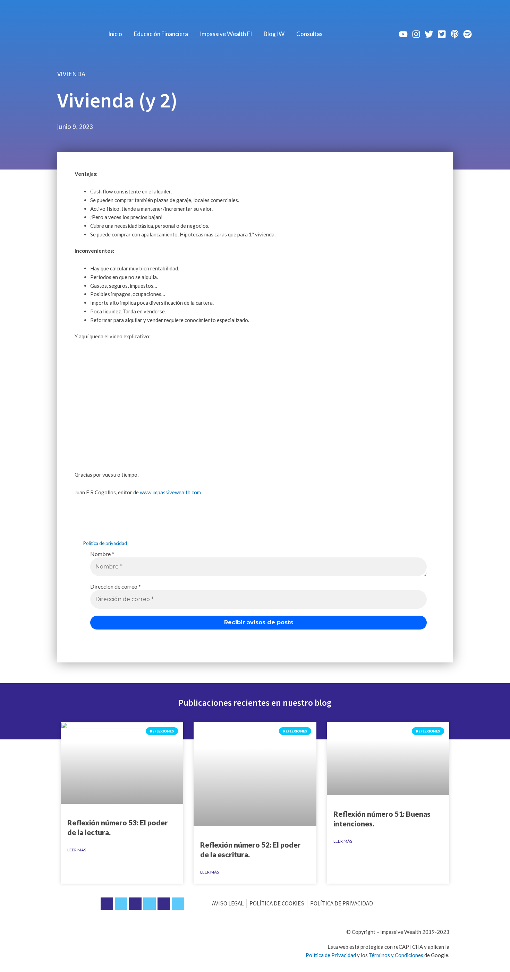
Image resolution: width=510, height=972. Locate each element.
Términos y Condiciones (396, 955)
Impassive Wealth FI (226, 33)
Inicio (115, 33)
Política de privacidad (105, 543)
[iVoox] (454, 34)
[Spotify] (467, 34)
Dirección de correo (115, 586)
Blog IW (274, 33)
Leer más (76, 849)
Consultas (309, 33)
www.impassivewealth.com (170, 492)
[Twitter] (429, 34)
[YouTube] (403, 34)
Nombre (102, 553)
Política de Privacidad (331, 955)
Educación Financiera (161, 33)
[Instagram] (416, 34)
